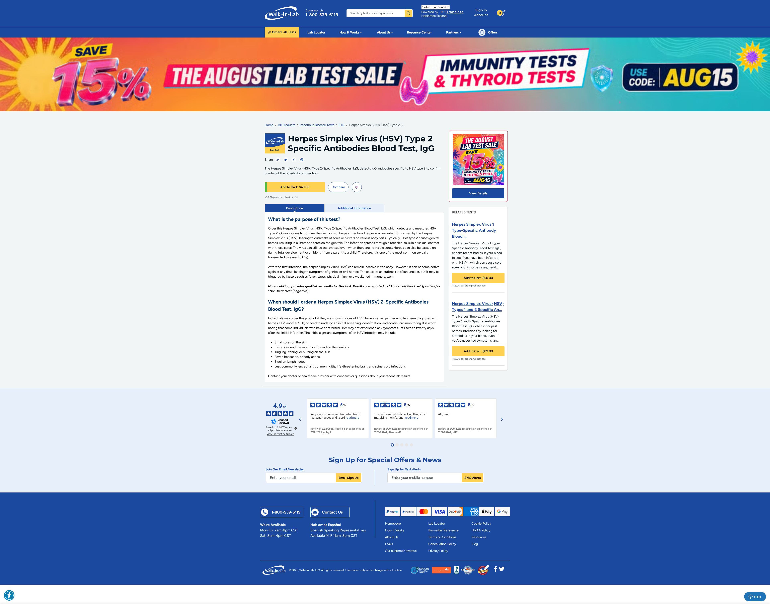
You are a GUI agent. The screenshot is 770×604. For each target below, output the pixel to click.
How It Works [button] (349, 32)
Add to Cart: (294, 187)
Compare (338, 187)
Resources (478, 537)
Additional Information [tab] (354, 208)
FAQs (389, 544)
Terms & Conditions (442, 537)
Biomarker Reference (443, 530)
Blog (474, 544)
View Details (478, 193)
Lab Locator (316, 32)
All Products (286, 125)
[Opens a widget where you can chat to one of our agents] (755, 597)
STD (341, 125)
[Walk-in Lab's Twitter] (501, 570)
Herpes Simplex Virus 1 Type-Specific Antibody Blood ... (474, 230)
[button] (9, 595)
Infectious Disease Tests (317, 125)
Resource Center (419, 32)
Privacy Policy (438, 551)
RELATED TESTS (464, 212)
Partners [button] (452, 32)
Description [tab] (294, 208)
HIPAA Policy (480, 530)
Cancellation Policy (442, 544)
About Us (391, 537)
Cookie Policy (481, 523)
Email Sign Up (348, 478)
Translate (455, 12)
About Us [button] (383, 32)
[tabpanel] (354, 297)
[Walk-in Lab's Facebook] (495, 570)
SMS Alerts (472, 478)
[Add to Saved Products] (357, 187)
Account (481, 12)
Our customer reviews (400, 551)
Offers (492, 32)
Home (269, 125)
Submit (408, 13)
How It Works (394, 530)
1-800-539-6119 (322, 14)
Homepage (393, 523)
